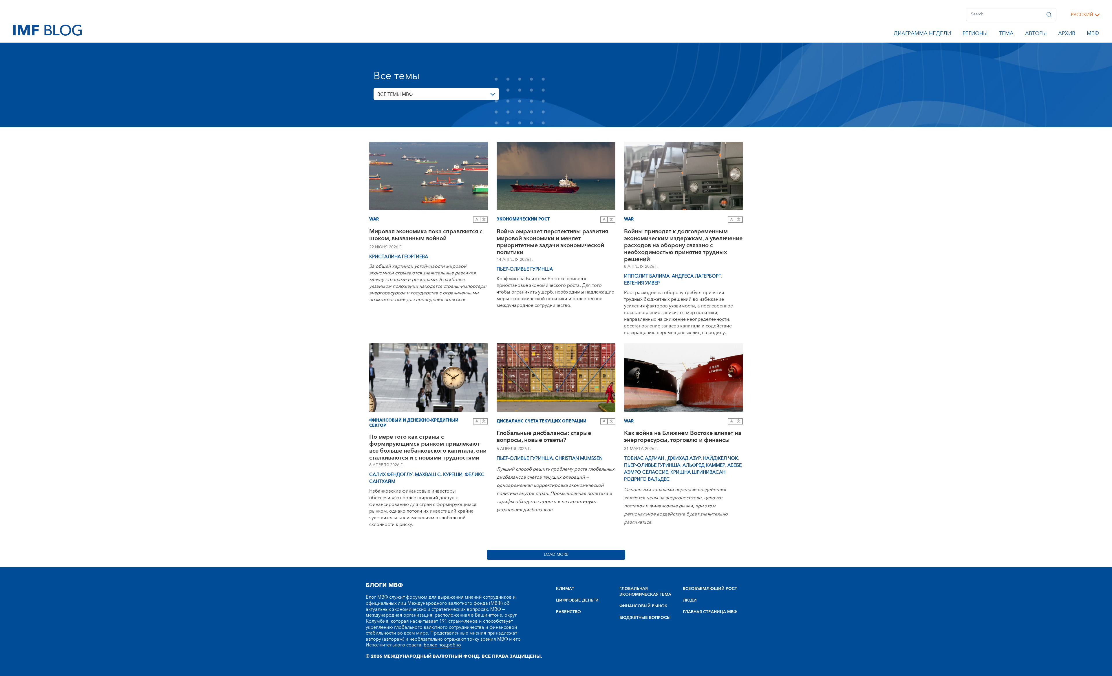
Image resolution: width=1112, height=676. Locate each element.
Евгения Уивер (642, 283)
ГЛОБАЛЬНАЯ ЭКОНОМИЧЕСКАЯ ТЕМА (645, 591)
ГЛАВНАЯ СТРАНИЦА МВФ (710, 612)
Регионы (975, 34)
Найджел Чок (720, 458)
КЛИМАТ (565, 589)
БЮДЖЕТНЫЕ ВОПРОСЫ (645, 618)
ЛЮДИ (690, 600)
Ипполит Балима (647, 276)
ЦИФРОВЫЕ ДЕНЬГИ (577, 600)
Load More (556, 554)
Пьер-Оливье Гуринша (525, 269)
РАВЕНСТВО (568, 612)
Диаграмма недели (922, 34)
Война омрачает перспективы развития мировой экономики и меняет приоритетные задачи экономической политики (552, 242)
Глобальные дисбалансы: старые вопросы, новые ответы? (544, 437)
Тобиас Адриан (644, 458)
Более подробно (442, 645)
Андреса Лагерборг (696, 276)
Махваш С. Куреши (438, 475)
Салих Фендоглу (391, 475)
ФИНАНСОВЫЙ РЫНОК (643, 606)
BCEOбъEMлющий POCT (710, 589)
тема (1006, 34)
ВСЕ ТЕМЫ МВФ (395, 94)
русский (1082, 14)
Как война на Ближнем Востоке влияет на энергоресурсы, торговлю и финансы (682, 437)
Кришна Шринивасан (697, 472)
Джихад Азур (684, 458)
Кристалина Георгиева (398, 257)
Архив (1066, 34)
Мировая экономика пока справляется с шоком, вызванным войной (425, 235)
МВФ (1093, 34)
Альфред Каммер (704, 465)
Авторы (1036, 34)
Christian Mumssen (579, 458)
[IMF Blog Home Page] (47, 30)
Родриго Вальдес (647, 479)
